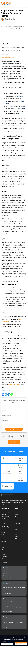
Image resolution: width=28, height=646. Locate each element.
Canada (8, 583)
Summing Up (5, 54)
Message (5, 420)
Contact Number (6, 415)
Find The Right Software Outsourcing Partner (13, 47)
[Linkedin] (8, 394)
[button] (14, 442)
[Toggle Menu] (25, 3)
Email (4, 411)
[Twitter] (6, 394)
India (7, 618)
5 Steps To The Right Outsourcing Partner (12, 51)
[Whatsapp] (11, 394)
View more (9, 641)
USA (7, 568)
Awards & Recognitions (8, 57)
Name (4, 406)
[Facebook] (3, 394)
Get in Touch (14, 429)
